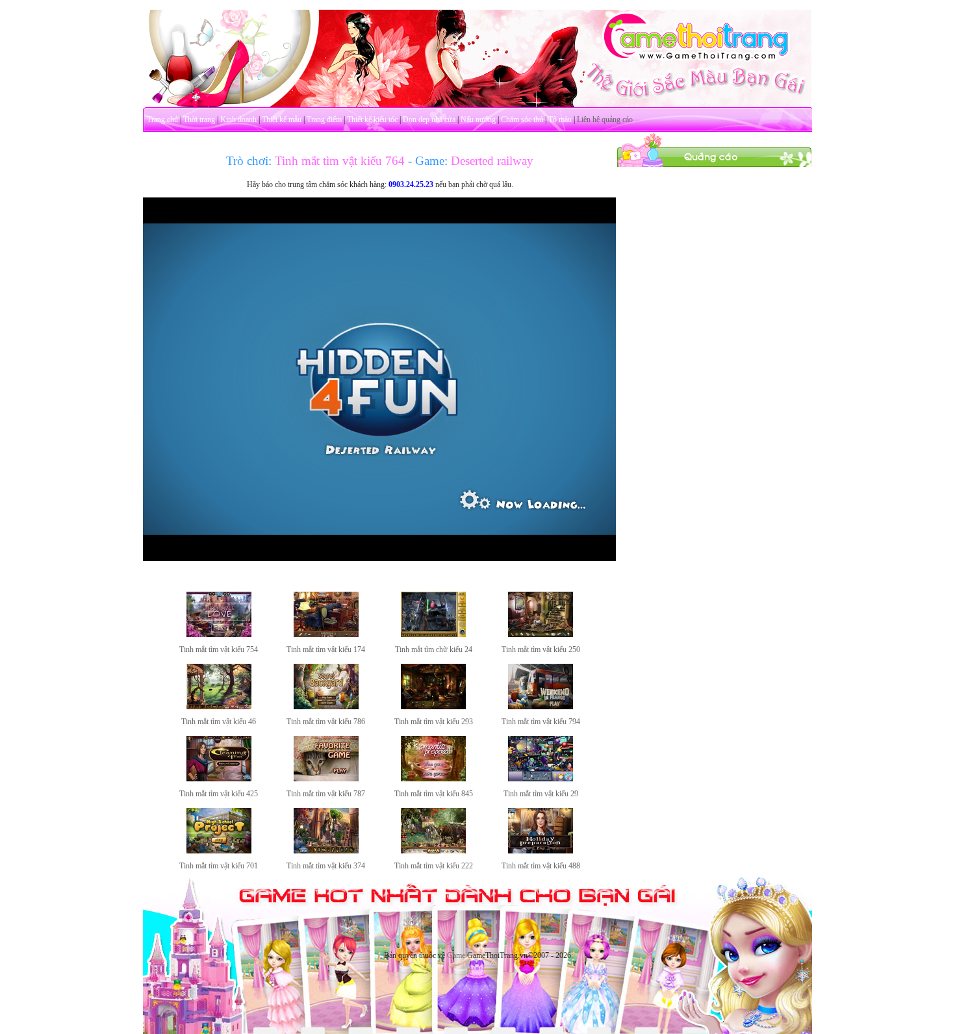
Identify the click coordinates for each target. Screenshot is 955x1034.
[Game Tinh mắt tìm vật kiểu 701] (218, 850)
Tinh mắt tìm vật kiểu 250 (541, 649)
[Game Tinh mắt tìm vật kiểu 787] (326, 778)
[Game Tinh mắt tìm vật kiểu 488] (540, 850)
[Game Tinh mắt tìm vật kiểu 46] (218, 706)
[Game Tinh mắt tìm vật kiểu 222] (433, 850)
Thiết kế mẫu (281, 119)
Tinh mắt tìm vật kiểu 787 (325, 793)
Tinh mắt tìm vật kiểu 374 (325, 865)
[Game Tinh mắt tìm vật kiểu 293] (433, 706)
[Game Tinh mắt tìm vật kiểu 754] (218, 634)
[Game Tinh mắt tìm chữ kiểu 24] (433, 634)
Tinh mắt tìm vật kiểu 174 (325, 649)
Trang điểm (324, 119)
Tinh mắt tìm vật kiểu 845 (433, 793)
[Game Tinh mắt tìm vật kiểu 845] (433, 778)
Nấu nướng (478, 119)
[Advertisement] (714, 362)
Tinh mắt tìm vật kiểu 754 (218, 649)
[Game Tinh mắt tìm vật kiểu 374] (326, 850)
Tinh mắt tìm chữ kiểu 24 (433, 649)
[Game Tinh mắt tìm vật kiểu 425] (218, 778)
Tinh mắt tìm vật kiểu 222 (433, 865)
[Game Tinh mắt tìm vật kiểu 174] (326, 634)
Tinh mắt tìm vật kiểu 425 (218, 793)
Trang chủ (162, 119)
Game (456, 955)
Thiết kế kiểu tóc (372, 119)
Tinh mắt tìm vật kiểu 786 (325, 721)
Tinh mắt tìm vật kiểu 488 (541, 865)
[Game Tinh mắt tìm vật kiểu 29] (540, 778)
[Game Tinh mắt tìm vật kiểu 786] (326, 706)
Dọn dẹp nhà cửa (429, 119)
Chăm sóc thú (522, 119)
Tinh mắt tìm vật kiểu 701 (218, 865)
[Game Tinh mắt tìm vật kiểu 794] (540, 706)
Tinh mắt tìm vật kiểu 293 (433, 721)
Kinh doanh (238, 119)
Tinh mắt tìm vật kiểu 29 (540, 793)
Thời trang (199, 119)
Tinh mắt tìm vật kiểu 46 (218, 721)
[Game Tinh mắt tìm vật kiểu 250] (540, 634)
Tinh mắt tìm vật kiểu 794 (541, 721)
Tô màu (560, 119)
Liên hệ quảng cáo (605, 119)
